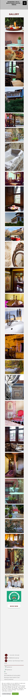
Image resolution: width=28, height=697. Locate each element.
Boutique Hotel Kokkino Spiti (12, 677)
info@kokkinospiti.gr (13, 658)
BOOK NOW (14, 606)
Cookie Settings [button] (6, 693)
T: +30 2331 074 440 (13, 655)
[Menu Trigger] (25, 3)
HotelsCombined (8, 679)
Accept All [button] (15, 693)
